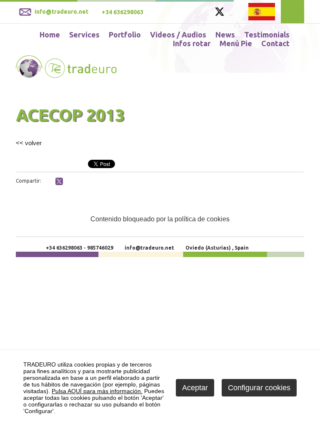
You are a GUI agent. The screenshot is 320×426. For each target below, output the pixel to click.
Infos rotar (191, 43)
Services (84, 34)
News (225, 34)
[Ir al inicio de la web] (66, 75)
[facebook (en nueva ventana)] (48, 182)
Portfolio (125, 34)
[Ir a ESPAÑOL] (261, 11)
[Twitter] (220, 14)
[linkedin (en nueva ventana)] (69, 182)
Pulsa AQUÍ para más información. (97, 391)
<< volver (29, 142)
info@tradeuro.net (149, 247)
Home (50, 34)
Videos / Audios (178, 34)
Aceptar (195, 388)
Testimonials (267, 34)
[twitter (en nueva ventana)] (59, 181)
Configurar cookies (259, 388)
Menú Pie (236, 43)
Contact (275, 43)
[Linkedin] (235, 12)
